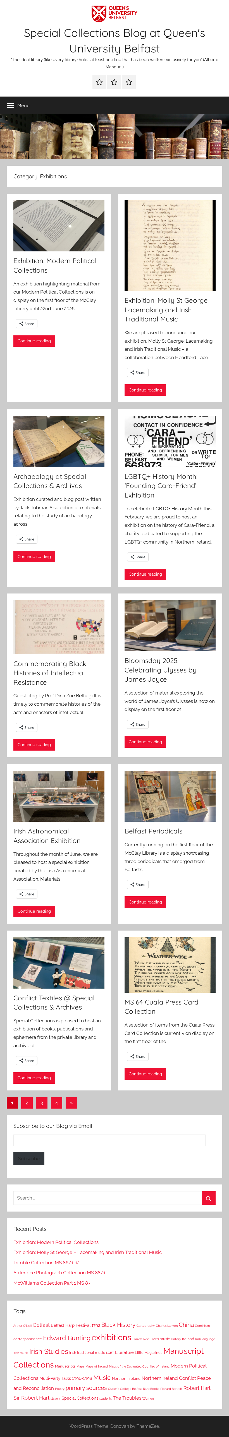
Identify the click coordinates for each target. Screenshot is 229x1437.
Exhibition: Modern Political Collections (56, 1242)
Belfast (41, 1325)
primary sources (86, 1388)
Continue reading (34, 340)
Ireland (188, 1339)
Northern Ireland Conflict (169, 1378)
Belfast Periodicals (153, 831)
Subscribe (29, 1158)
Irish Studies (48, 1351)
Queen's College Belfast (125, 1388)
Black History (118, 1324)
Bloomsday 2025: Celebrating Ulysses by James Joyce (161, 669)
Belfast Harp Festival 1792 (75, 1325)
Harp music (160, 1339)
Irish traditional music (87, 1353)
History (176, 1339)
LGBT (110, 1352)
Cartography (146, 1325)
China (186, 1324)
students (105, 1398)
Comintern (202, 1325)
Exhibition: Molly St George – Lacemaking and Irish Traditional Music (169, 309)
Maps (80, 1366)
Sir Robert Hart (31, 1398)
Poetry (60, 1388)
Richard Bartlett (171, 1388)
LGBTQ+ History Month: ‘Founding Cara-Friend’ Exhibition (161, 485)
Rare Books (151, 1388)
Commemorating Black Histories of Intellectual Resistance (49, 672)
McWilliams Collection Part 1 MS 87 (51, 1283)
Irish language (205, 1339)
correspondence (27, 1339)
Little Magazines (148, 1353)
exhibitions (111, 1337)
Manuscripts (65, 1366)
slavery (56, 1398)
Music (102, 1377)
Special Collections (80, 1398)
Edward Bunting (66, 1338)
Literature (124, 1352)
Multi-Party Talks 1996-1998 (65, 1378)
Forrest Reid (140, 1339)
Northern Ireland (126, 1378)
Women (148, 1398)
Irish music (20, 1352)
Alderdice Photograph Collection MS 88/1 (59, 1272)
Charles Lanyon (167, 1325)
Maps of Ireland (96, 1366)
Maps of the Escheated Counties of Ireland (139, 1366)
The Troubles (127, 1398)
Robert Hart (197, 1388)
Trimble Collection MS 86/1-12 (46, 1262)
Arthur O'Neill (22, 1325)
